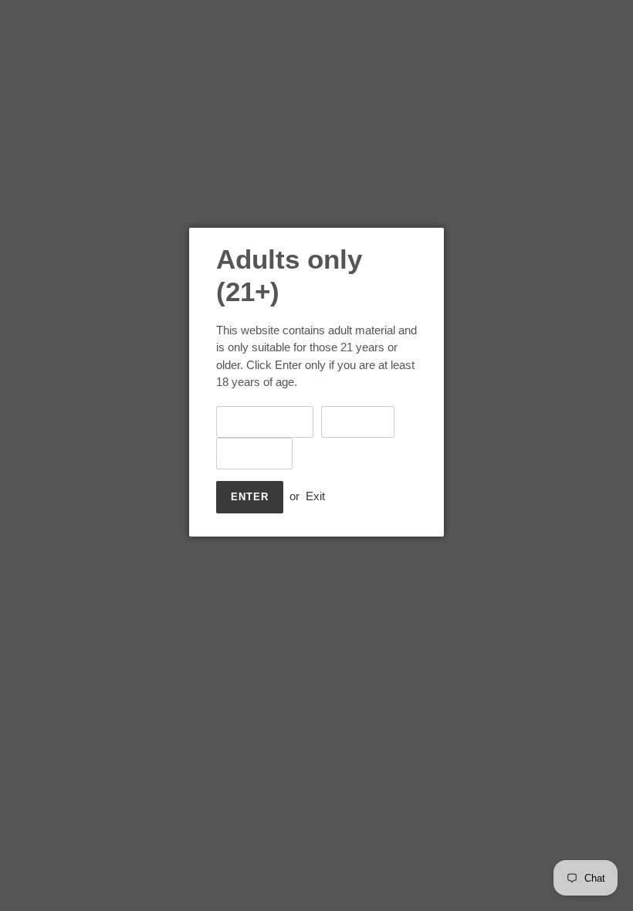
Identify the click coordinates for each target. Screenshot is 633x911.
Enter (250, 497)
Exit (315, 496)
